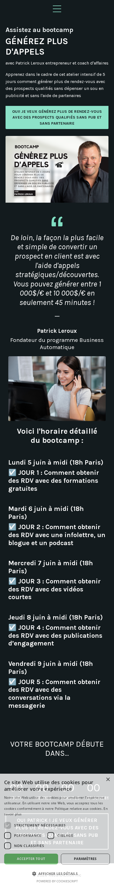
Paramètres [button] (85, 858)
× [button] (108, 780)
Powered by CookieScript (57, 881)
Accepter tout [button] (31, 858)
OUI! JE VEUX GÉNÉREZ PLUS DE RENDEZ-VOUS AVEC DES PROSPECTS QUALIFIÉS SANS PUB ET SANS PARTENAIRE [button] (57, 117)
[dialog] (57, 830)
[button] (57, 873)
